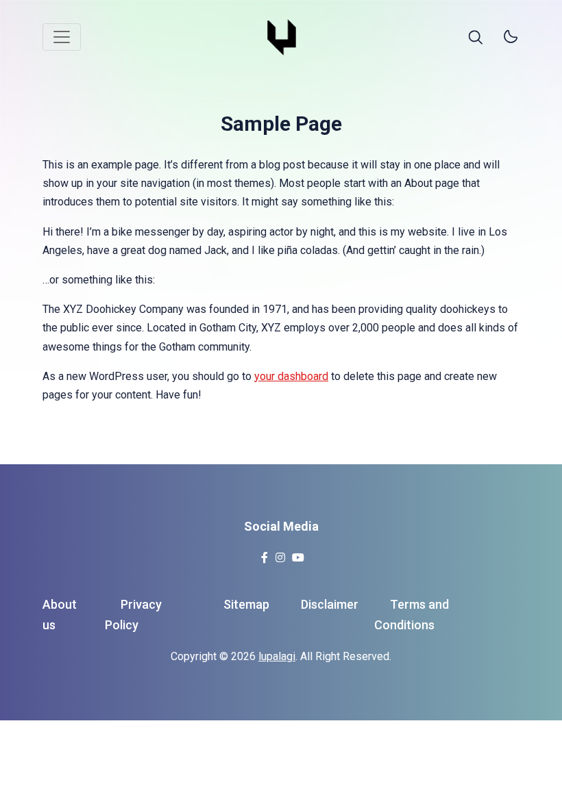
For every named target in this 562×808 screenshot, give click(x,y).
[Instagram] (280, 553)
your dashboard (291, 376)
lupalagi (276, 656)
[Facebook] (264, 553)
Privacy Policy (133, 615)
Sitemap (246, 604)
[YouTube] (297, 553)
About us (59, 615)
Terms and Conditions (411, 615)
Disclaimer (329, 604)
